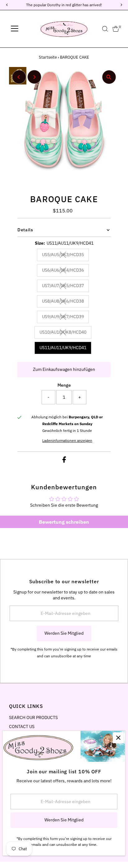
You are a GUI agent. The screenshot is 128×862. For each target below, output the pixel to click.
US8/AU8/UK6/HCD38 (65, 302)
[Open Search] (105, 29)
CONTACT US (21, 726)
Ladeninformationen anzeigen (67, 440)
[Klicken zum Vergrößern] (109, 77)
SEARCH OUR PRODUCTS (33, 717)
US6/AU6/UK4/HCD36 (65, 271)
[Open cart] (115, 29)
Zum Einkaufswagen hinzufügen (64, 369)
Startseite (48, 57)
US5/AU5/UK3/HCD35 (65, 255)
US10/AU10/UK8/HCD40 (65, 333)
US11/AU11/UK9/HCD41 (62, 347)
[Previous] (19, 77)
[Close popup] (118, 737)
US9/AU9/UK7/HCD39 (65, 317)
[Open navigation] (14, 29)
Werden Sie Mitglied (64, 633)
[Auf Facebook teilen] (64, 461)
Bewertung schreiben (64, 522)
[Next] (34, 77)
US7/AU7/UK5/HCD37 (65, 286)
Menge (64, 385)
